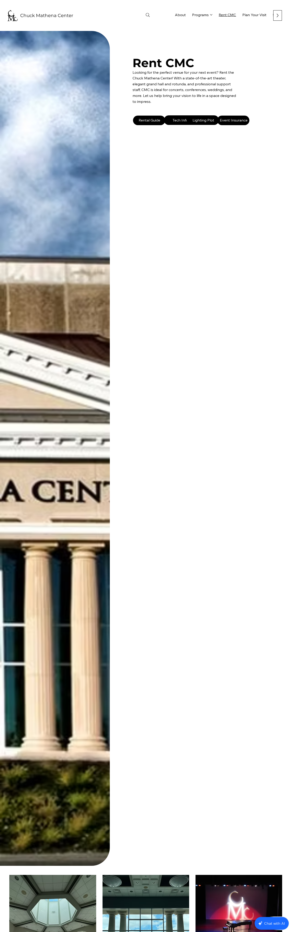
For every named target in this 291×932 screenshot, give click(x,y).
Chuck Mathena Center (46, 15)
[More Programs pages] (211, 15)
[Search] (148, 15)
